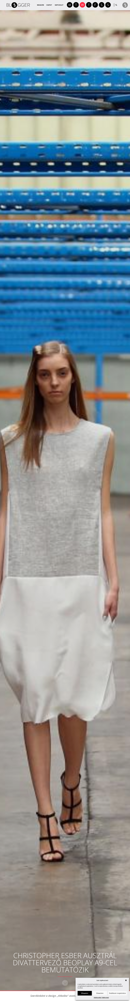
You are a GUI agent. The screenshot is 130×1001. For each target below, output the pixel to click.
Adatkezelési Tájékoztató (101, 997)
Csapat (49, 5)
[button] (126, 980)
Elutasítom (99, 993)
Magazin (40, 5)
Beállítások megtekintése (117, 993)
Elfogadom (84, 993)
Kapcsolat (59, 5)
